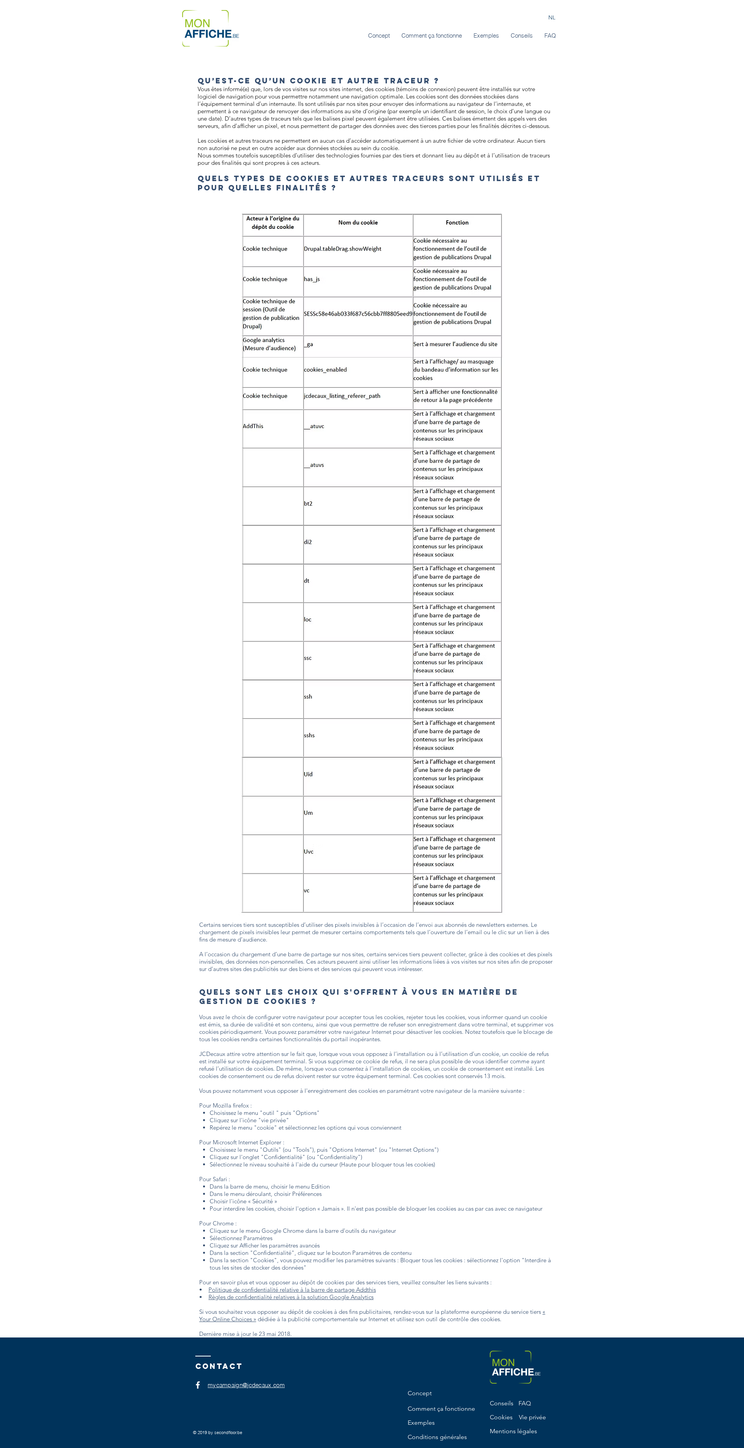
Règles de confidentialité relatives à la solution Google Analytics (291, 1297)
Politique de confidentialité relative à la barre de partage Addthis (292, 1289)
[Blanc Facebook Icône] (198, 1385)
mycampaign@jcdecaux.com (246, 1385)
